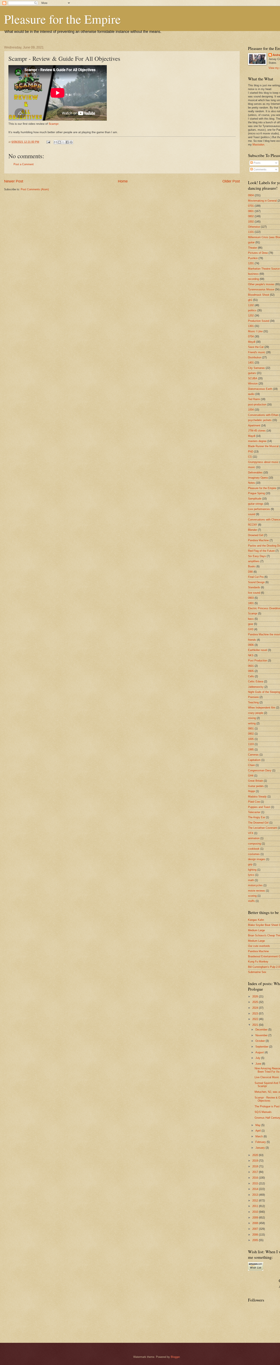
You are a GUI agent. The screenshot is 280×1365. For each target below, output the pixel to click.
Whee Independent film (261, 707)
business (253, 273)
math (251, 880)
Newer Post (13, 181)
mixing (252, 718)
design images (256, 859)
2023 (255, 1013)
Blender (252, 529)
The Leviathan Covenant (262, 827)
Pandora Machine (258, 540)
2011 (255, 1206)
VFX (250, 833)
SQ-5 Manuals (263, 1111)
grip (250, 864)
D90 (250, 571)
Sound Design (256, 582)
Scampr (53, 123)
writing (252, 723)
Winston (253, 383)
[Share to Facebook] (67, 142)
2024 (255, 1007)
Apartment (254, 425)
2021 (255, 1024)
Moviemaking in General (262, 200)
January (260, 1147)
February (261, 1141)
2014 (255, 1189)
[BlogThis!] (59, 142)
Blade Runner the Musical (263, 446)
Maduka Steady (257, 796)
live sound (254, 592)
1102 (251, 305)
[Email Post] (48, 141)
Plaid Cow (254, 801)
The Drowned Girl (258, 822)
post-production (257, 404)
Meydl (251, 341)
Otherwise (254, 226)
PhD (250, 451)
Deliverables (255, 472)
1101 (251, 231)
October (260, 1040)
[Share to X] (63, 142)
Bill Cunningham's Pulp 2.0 (264, 966)
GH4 (250, 775)
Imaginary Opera (258, 477)
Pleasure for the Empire (62, 19)
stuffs (251, 900)
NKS (251, 655)
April (258, 1130)
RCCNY (252, 524)
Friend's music (256, 352)
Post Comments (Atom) (35, 189)
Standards (254, 587)
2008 (255, 1223)
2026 (255, 996)
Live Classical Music (267, 1077)
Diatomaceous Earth (260, 388)
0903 (251, 597)
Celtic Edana (255, 681)
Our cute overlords (259, 945)
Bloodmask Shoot (258, 294)
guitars (252, 373)
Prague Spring (256, 493)
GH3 (250, 629)
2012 (255, 1200)
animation (254, 838)
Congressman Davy (259, 770)
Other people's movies (261, 284)
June (258, 1063)
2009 (255, 1217)
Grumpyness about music (263, 462)
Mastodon (258, 144)
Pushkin (253, 258)
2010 (255, 1211)
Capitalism (254, 760)
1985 (251, 749)
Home (123, 181)
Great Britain (255, 780)
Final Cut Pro (256, 576)
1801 (251, 603)
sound (251, 514)
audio (251, 394)
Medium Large (256, 930)
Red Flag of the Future (261, 550)
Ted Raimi (254, 399)
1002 (251, 221)
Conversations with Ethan (263, 415)
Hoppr (251, 791)
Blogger (175, 1356)
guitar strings (255, 503)
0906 (251, 644)
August (260, 1052)
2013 (255, 1194)
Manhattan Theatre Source (264, 268)
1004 (251, 409)
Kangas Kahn (256, 919)
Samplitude (254, 498)
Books (252, 566)
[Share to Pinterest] (71, 142)
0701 (251, 205)
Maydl (251, 435)
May (258, 1125)
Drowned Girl (255, 535)
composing (254, 843)
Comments (259, 169)
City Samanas (256, 367)
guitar (251, 242)
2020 (255, 1155)
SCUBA (252, 378)
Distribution (254, 357)
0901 (251, 728)
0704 (251, 336)
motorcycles (255, 885)
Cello (251, 676)
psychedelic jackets (260, 420)
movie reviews (256, 890)
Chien (251, 765)
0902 (251, 733)
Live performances (259, 509)
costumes (254, 854)
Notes (251, 482)
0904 (251, 195)
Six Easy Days (257, 556)
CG (250, 456)
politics (252, 310)
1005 (251, 739)
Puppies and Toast (259, 807)
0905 (251, 671)
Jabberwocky (256, 686)
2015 (255, 1183)
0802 (251, 216)
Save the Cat (256, 346)
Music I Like (255, 331)
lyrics (251, 874)
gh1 (250, 299)
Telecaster (254, 812)
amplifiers (254, 561)
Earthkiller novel (257, 650)
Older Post (231, 181)
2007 (255, 1228)
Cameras (253, 754)
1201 (251, 263)
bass (251, 618)
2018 (255, 1166)
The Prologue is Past (267, 1106)
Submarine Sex (257, 972)
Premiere (253, 697)
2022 (255, 1019)
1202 (251, 315)
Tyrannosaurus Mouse (261, 289)
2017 (255, 1171)
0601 (251, 665)
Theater (252, 247)
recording (253, 278)
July (258, 1057)
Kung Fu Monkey (258, 961)
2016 (255, 1177)
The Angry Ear (256, 817)
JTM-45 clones (257, 430)
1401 (251, 362)
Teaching (253, 702)
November (261, 1035)
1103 (251, 744)
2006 (255, 1234)
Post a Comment (24, 164)
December (261, 1029)
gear (250, 623)
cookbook (254, 848)
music (251, 467)
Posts (257, 162)
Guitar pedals (256, 786)
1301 (251, 326)
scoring (252, 895)
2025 (255, 1002)
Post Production (257, 660)
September (262, 1046)
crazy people (255, 712)
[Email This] (55, 142)
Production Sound (258, 320)
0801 (251, 211)
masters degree (257, 441)
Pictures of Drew (258, 252)
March (259, 1136)
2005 (255, 1240)
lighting (252, 869)
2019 (255, 1160)
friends (252, 639)
